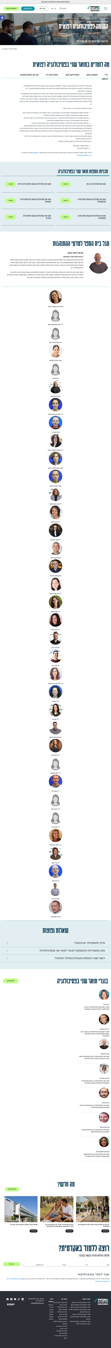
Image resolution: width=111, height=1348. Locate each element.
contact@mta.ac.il (37, 1303)
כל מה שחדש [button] (12, 1189)
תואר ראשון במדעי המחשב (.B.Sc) (80, 1305)
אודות (51, 1307)
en (52, 8)
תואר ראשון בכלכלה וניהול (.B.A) (81, 1302)
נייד (86, 1265)
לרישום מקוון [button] (28, 9)
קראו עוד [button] (105, 1231)
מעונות (51, 1314)
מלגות (51, 1312)
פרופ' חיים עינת (75, 253)
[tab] (106, 75)
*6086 (36, 153)
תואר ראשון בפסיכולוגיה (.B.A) (81, 1314)
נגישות (51, 1317)
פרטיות (51, 1319)
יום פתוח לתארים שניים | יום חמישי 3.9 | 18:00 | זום (55, 2)
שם (108, 1265)
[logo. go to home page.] (93, 8)
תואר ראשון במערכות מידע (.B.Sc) (80, 1307)
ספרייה (51, 1310)
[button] (63, 8)
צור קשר (50, 1305)
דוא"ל (64, 1265)
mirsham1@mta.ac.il (84, 155)
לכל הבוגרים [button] (10, 981)
